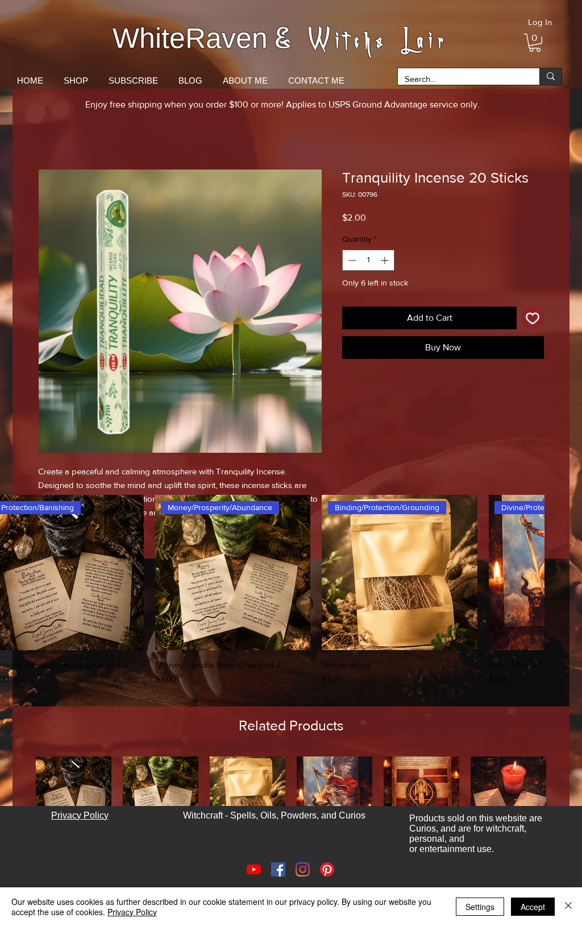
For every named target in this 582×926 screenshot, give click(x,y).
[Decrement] (351, 260)
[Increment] (386, 260)
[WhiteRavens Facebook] (278, 881)
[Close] (568, 906)
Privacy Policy (132, 911)
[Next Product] (528, 572)
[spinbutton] (368, 260)
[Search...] (550, 76)
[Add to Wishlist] (532, 318)
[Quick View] (233, 573)
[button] (535, 43)
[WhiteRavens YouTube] (254, 881)
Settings (479, 906)
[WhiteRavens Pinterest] (327, 881)
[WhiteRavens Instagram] (303, 881)
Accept (533, 906)
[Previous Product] (19, 805)
